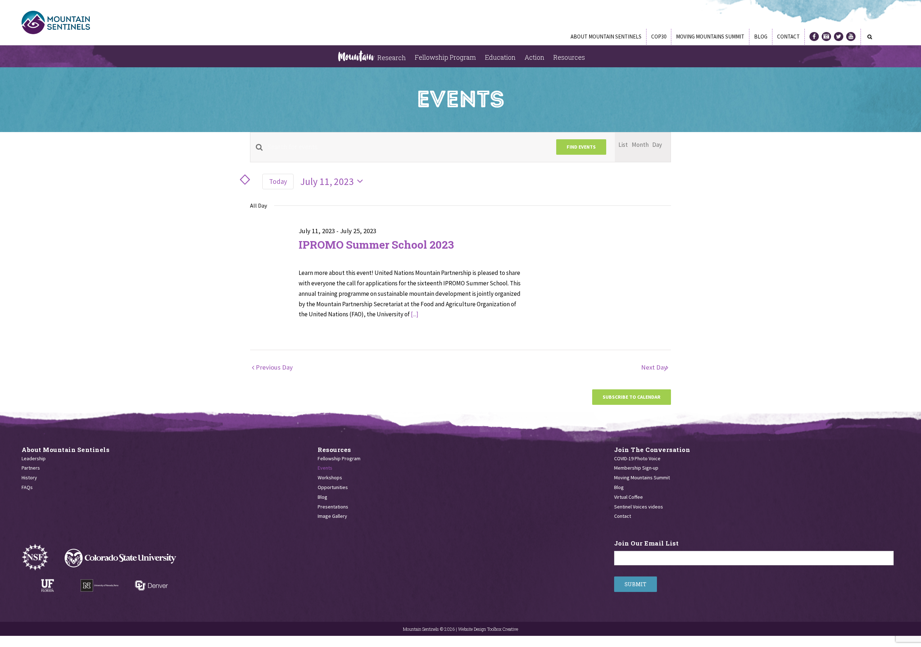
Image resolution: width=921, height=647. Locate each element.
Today (278, 181)
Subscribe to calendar (632, 397)
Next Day (656, 367)
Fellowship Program (339, 458)
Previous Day (274, 367)
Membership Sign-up (636, 468)
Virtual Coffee (628, 497)
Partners (31, 468)
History (29, 477)
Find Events (581, 147)
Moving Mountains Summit (642, 477)
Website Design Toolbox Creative (488, 629)
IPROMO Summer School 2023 (376, 244)
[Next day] (251, 180)
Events (325, 468)
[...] (414, 314)
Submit (635, 584)
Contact (622, 516)
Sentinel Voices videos (638, 506)
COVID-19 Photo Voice (637, 458)
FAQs (27, 487)
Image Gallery (332, 516)
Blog (322, 497)
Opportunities (333, 487)
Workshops (330, 477)
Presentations (333, 506)
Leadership (34, 458)
